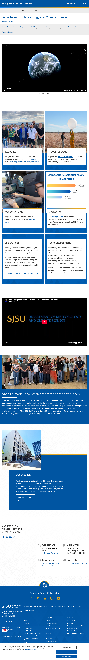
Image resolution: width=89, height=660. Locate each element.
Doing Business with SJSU (75, 626)
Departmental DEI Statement (24, 499)
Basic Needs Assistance (53, 626)
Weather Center (7, 32)
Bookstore (49, 631)
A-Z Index (49, 621)
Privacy (78, 606)
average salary (57, 217)
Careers (48, 636)
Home (4, 11)
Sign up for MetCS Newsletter (77, 563)
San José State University (18, 3)
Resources (60, 27)
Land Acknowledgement (66, 606)
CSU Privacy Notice (30, 649)
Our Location (23, 475)
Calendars (49, 633)
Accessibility (28, 606)
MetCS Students (36, 27)
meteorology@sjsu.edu (50, 553)
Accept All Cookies (66, 656)
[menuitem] (5, 26)
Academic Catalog (51, 623)
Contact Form (71, 621)
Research (49, 27)
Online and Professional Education (31, 639)
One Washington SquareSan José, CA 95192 (13, 612)
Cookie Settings (29, 610)
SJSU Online (9, 622)
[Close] (86, 651)
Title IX (46, 606)
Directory (70, 623)
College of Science (9, 21)
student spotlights (31, 159)
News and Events (74, 27)
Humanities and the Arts (31, 636)
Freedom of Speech (51, 641)
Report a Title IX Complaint (75, 633)
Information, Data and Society (33, 633)
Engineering (27, 626)
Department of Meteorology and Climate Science (34, 17)
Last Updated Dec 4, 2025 (11, 636)
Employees (49, 639)
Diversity (53, 606)
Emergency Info (72, 628)
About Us (5, 27)
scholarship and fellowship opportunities (24, 162)
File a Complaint (72, 631)
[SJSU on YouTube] (58, 598)
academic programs (65, 157)
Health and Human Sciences (32, 631)
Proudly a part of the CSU (11, 628)
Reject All (66, 652)
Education (27, 623)
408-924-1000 (9, 616)
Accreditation (38, 606)
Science (26, 642)
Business (26, 621)
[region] (44, 651)
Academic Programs (19, 27)
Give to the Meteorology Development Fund (50, 564)
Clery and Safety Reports (53, 628)
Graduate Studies (29, 628)
